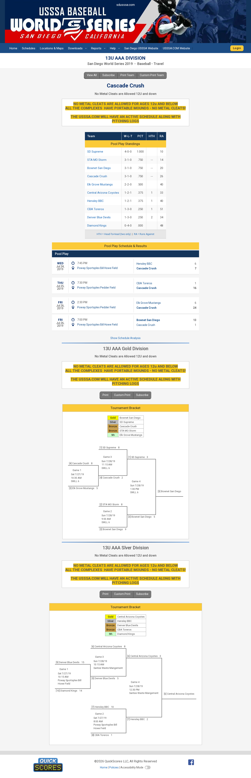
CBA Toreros (95, 209)
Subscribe (108, 75)
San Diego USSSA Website (141, 48)
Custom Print (122, 395)
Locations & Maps (52, 48)
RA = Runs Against (144, 234)
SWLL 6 (106, 468)
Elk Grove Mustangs (100, 184)
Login (237, 48)
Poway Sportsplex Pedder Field (96, 287)
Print (105, 395)
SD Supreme (95, 151)
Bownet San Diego (99, 168)
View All (92, 75)
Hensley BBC (95, 201)
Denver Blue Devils (99, 217)
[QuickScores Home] (48, 771)
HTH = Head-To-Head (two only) (114, 234)
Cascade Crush (97, 176)
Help (115, 48)
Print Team (127, 75)
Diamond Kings (96, 225)
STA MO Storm (96, 160)
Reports (99, 48)
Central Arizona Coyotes (103, 192)
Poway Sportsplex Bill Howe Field (97, 268)
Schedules (28, 48)
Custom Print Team (152, 75)
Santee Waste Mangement (108, 667)
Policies (114, 767)
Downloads (78, 48)
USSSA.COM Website (176, 48)
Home (13, 48)
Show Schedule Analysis (125, 338)
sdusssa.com (125, 5)
